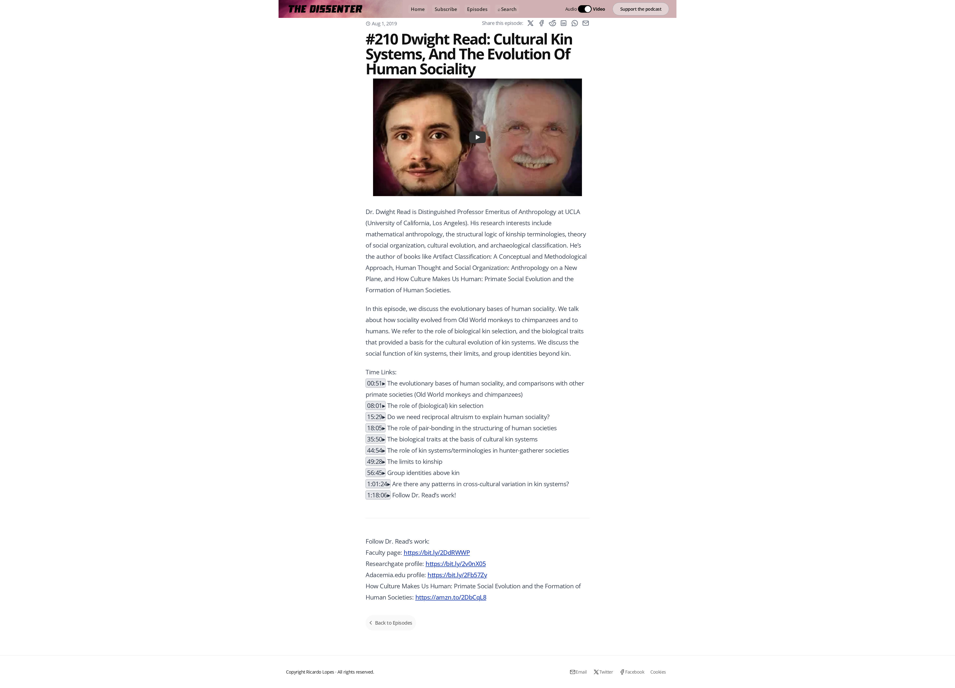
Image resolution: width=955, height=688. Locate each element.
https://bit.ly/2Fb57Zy (457, 574)
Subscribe (446, 9)
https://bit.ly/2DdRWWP (437, 552)
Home (418, 9)
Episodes (477, 9)
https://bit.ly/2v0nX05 (456, 563)
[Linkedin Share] (563, 23)
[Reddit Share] (552, 23)
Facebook (634, 672)
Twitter (606, 672)
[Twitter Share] (530, 23)
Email (581, 672)
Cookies (658, 672)
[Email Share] (585, 23)
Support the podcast (641, 9)
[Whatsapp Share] (574, 23)
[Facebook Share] (541, 23)
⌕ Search (507, 9)
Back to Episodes (393, 622)
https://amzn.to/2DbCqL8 (450, 597)
